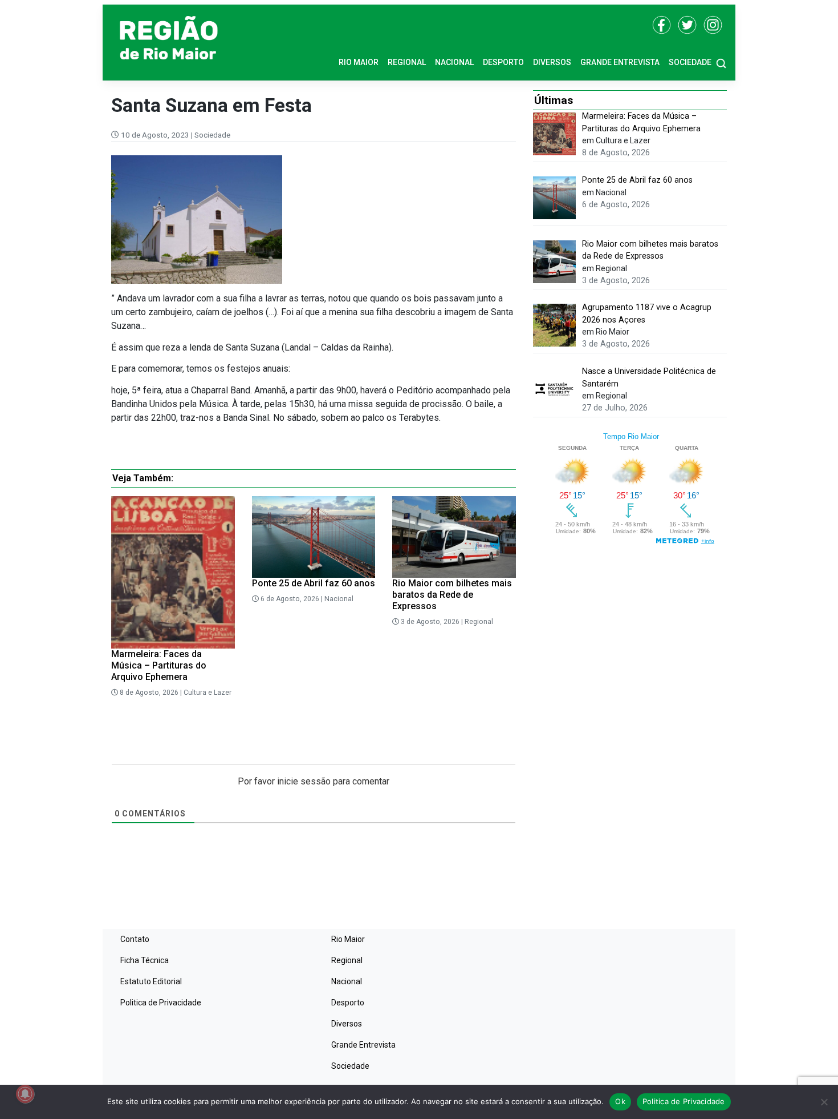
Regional (407, 62)
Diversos (552, 62)
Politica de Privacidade (160, 1002)
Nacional (454, 62)
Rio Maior (359, 62)
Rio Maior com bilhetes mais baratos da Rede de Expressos (452, 594)
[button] (721, 62)
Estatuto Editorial (151, 981)
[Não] (823, 1102)
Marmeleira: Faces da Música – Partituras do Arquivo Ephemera (158, 665)
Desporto (503, 62)
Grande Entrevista (620, 62)
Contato (134, 939)
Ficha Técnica (144, 960)
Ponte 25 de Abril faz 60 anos (313, 583)
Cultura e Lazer (207, 693)
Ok (620, 1101)
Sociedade (690, 62)
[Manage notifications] (25, 1094)
